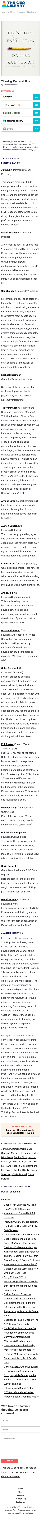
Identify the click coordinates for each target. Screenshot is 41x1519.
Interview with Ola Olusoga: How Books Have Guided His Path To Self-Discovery (21, 1226)
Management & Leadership (26, 12)
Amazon (10, 1130)
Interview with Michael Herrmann (21, 1234)
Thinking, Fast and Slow (15, 81)
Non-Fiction (11, 12)
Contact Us (20, 1502)
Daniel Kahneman (11, 84)
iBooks (30, 1133)
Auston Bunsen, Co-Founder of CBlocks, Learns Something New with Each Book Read (21, 1268)
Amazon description (12, 933)
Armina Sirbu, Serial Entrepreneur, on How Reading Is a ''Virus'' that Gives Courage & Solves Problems (22, 1256)
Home (3, 12)
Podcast (20, 1495)
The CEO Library (13, 4)
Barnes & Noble (25, 1130)
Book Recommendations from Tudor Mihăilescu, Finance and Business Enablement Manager (20, 1243)
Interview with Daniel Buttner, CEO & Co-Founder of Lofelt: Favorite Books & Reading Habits (21, 1392)
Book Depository (15, 1133)
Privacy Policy (20, 1499)
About (20, 1492)
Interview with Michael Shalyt (19, 1345)
